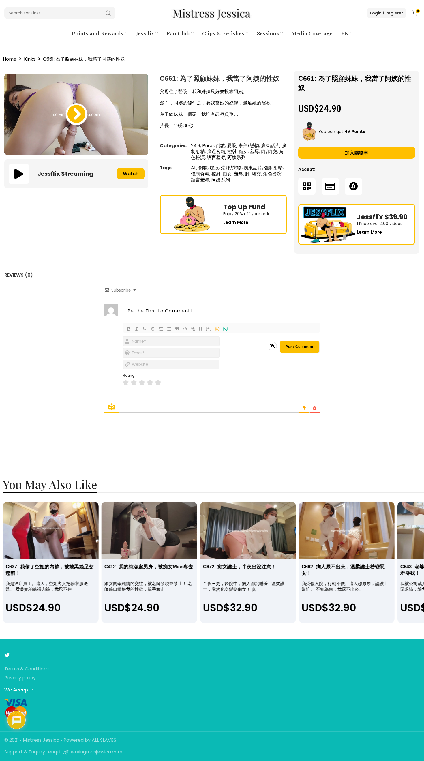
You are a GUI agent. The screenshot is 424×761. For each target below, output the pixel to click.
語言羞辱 (216, 157)
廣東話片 (270, 145)
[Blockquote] (177, 328)
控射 (232, 151)
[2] (134, 382)
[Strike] (153, 328)
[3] (142, 382)
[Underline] (145, 328)
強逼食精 (216, 151)
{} (201, 328)
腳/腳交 (269, 151)
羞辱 (254, 151)
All (193, 167)
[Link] (193, 328)
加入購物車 (357, 152)
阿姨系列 (236, 157)
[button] (76, 114)
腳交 (256, 173)
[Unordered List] (169, 328)
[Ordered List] (161, 328)
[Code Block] (185, 328)
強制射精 (273, 167)
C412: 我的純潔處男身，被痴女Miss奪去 (148, 566)
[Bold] (129, 328)
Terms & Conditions (26, 669)
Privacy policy (20, 678)
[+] (209, 328)
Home (9, 59)
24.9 (195, 145)
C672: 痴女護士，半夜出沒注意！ (239, 566)
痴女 (243, 151)
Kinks (29, 59)
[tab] (18, 275)
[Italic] (137, 328)
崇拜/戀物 (248, 145)
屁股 (231, 145)
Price (208, 145)
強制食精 (200, 173)
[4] (150, 382)
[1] (126, 382)
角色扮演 (272, 173)
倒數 (220, 145)
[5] (158, 382)
